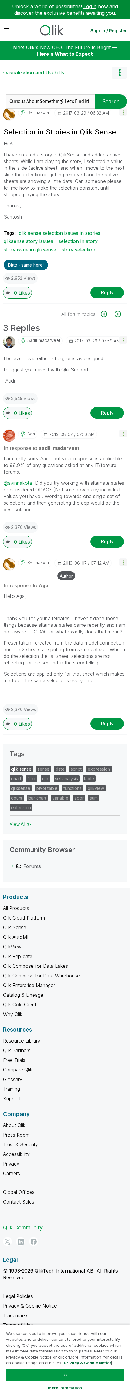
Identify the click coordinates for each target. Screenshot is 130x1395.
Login (89, 6)
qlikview (96, 788)
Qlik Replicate (17, 956)
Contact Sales (18, 1202)
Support (12, 1099)
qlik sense (21, 769)
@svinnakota (18, 483)
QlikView (12, 947)
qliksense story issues (28, 241)
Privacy (11, 1164)
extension (21, 807)
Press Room (16, 1135)
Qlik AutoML (16, 937)
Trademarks (15, 1315)
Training (11, 1089)
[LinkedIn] (20, 1241)
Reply (107, 292)
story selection (78, 250)
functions (72, 788)
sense (43, 769)
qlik (45, 778)
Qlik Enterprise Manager (29, 985)
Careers (11, 1173)
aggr (79, 797)
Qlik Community (23, 1227)
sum (94, 797)
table (89, 778)
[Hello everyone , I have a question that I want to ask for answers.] (117, 314)
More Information (65, 1387)
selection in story (78, 241)
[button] (123, 112)
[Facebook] (33, 1241)
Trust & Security (20, 1144)
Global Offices (18, 1192)
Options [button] (119, 73)
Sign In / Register (108, 30)
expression (99, 769)
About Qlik (14, 1125)
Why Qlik (12, 1014)
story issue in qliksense (30, 250)
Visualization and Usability (35, 73)
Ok (65, 1374)
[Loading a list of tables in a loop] (107, 314)
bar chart (37, 797)
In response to (42, 448)
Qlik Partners (17, 1050)
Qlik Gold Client (19, 1005)
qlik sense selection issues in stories (59, 233)
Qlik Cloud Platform (24, 918)
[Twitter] (7, 1241)
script (76, 769)
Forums (32, 866)
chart (16, 778)
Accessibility (16, 1154)
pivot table (46, 788)
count (16, 797)
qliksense (20, 788)
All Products (16, 908)
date (60, 769)
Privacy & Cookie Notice (30, 1306)
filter (31, 778)
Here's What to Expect (65, 54)
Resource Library (21, 1041)
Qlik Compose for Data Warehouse (41, 976)
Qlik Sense (14, 927)
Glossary (12, 1079)
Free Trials (14, 1060)
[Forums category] (13, 866)
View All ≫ (20, 824)
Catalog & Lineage (23, 995)
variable (60, 797)
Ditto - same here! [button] (26, 264)
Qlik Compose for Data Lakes (35, 966)
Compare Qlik (17, 1070)
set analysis (66, 778)
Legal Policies (18, 1296)
